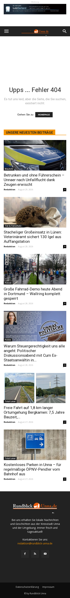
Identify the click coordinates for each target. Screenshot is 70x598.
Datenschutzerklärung (27, 587)
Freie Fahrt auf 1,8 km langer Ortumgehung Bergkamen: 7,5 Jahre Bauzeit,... (34, 412)
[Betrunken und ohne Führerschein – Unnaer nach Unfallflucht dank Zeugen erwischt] (35, 155)
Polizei (8, 282)
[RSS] (35, 554)
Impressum (48, 587)
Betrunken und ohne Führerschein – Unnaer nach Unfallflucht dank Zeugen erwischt (34, 180)
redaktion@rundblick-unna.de (35, 543)
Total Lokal (10, 401)
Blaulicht (9, 169)
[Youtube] (45, 554)
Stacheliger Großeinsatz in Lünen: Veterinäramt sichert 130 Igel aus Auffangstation (33, 237)
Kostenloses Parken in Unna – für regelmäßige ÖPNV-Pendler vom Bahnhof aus (32, 469)
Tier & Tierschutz (13, 226)
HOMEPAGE (44, 115)
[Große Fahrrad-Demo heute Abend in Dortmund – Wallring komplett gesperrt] (35, 269)
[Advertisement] (35, 56)
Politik (8, 339)
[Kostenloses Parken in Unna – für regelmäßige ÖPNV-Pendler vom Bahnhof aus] (35, 445)
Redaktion (9, 189)
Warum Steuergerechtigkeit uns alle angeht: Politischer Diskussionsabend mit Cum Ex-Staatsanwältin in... (34, 353)
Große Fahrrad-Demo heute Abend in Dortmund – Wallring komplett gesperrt (33, 294)
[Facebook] (25, 554)
